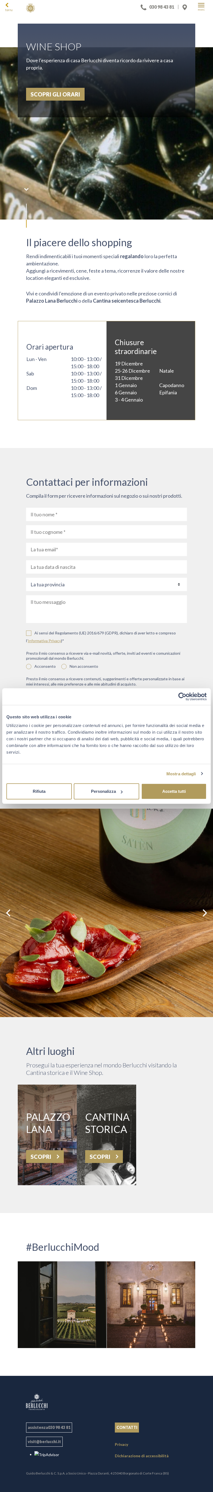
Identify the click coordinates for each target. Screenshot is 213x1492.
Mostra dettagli (181, 773)
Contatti (126, 1427)
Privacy (121, 1444)
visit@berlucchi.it (44, 1441)
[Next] (204, 913)
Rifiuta (39, 791)
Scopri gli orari (55, 94)
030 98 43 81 (161, 6)
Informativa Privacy (44, 640)
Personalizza (103, 791)
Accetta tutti (174, 791)
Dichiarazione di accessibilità (142, 1455)
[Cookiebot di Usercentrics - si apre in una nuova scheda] (182, 696)
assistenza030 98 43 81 (49, 1427)
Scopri (41, 1156)
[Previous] (9, 913)
